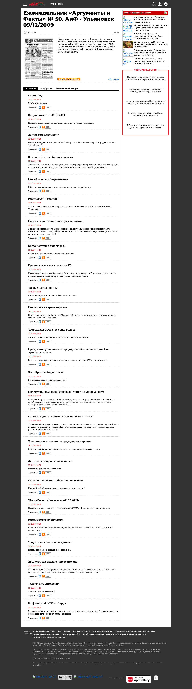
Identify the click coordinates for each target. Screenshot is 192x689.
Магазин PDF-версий (102, 631)
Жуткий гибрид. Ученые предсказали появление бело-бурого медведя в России (148, 36)
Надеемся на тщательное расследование (56, 221)
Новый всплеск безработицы (48, 179)
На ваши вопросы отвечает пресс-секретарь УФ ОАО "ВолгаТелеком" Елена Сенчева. (69, 508)
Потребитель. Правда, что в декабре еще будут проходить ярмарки (61, 122)
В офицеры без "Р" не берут (47, 603)
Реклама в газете (81, 631)
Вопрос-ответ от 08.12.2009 (46, 115)
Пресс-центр (64, 631)
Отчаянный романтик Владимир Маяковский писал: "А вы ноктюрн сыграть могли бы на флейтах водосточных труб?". (72, 316)
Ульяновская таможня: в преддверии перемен (60, 441)
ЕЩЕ (48, 107)
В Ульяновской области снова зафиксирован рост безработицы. (60, 187)
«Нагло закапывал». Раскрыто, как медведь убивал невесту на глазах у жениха (149, 19)
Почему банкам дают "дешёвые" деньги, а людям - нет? (66, 391)
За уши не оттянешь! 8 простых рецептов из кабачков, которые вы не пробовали (151, 44)
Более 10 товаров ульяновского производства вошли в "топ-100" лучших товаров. (68, 360)
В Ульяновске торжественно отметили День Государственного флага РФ (146, 126)
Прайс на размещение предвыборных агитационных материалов (114, 634)
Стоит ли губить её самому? (42, 591)
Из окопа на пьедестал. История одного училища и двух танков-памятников (145, 102)
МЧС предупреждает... (39, 103)
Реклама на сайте (71, 634)
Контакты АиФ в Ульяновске (46, 634)
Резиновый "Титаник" (43, 198)
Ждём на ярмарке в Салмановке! (50, 461)
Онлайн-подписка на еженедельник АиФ (135, 631)
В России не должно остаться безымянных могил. (52, 295)
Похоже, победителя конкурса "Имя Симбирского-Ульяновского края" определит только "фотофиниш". (72, 143)
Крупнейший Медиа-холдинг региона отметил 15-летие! (56, 488)
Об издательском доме (44, 631)
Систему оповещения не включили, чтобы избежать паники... (59, 337)
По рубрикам (46, 88)
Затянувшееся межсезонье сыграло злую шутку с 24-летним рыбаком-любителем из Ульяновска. (70, 207)
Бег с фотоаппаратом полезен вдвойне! (47, 380)
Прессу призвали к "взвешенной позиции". (49, 549)
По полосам (31, 88)
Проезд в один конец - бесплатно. (45, 468)
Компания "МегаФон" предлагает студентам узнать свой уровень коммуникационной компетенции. (70, 528)
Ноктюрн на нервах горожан (48, 307)
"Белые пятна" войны (43, 287)
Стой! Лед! (35, 95)
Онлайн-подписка (69, 79)
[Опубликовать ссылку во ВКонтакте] (40, 107)
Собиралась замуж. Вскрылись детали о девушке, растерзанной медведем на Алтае (150, 52)
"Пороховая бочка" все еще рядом (51, 329)
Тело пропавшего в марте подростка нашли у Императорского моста (146, 90)
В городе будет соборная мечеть (50, 157)
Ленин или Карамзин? (43, 135)
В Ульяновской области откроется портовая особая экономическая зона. (64, 449)
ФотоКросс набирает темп (46, 372)
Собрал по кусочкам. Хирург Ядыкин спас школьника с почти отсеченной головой (150, 60)
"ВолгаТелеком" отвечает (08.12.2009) (53, 500)
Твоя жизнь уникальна (43, 584)
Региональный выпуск (67, 88)
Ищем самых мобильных (45, 519)
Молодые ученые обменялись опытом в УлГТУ (60, 416)
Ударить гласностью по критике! (50, 542)
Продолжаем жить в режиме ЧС (49, 265)
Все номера (114, 79)
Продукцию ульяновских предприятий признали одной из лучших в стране (68, 350)
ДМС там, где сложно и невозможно (52, 561)
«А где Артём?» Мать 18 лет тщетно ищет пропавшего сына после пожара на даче (151, 27)
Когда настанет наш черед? (47, 246)
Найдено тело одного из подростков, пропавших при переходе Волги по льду (145, 78)
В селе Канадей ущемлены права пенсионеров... (52, 253)
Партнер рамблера (116, 678)
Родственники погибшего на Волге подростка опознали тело (145, 114)
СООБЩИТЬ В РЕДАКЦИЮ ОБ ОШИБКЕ (49, 637)
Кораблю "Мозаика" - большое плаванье (55, 480)
